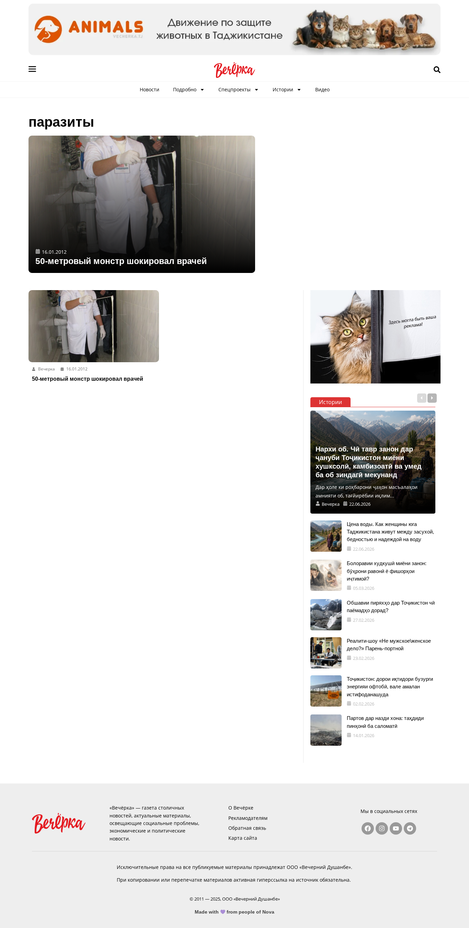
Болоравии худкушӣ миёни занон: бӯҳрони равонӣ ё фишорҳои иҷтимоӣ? (386, 571)
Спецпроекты (234, 89)
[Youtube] (396, 828)
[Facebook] (368, 828)
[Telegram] (410, 828)
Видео (322, 89)
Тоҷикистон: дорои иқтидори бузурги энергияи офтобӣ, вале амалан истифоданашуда (390, 686)
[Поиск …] (437, 70)
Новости (149, 89)
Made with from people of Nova (235, 912)
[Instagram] (382, 828)
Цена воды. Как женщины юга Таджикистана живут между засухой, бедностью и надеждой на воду (390, 531)
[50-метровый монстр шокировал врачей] (141, 204)
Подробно (184, 89)
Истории (283, 89)
